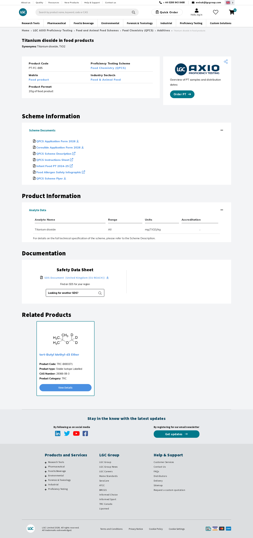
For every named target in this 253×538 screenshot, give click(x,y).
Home (25, 30)
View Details (65, 387)
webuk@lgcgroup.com (208, 2)
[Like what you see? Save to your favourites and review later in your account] (215, 12)
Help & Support (92, 2)
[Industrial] (46, 485)
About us (25, 2)
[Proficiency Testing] (46, 489)
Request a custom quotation (169, 490)
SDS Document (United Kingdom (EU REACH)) (75, 278)
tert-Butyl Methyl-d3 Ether (59, 354)
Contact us (110, 2)
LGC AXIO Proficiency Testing (52, 30)
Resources (53, 2)
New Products (72, 2)
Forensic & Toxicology (59, 480)
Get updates (174, 434)
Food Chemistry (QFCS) (138, 30)
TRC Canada (105, 503)
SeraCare (104, 480)
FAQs (156, 471)
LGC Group (105, 462)
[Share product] (226, 61)
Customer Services (164, 462)
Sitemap (158, 485)
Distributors (160, 476)
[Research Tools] (46, 462)
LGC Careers (106, 471)
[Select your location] (230, 2)
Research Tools (56, 462)
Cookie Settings (177, 528)
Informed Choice (108, 494)
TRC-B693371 (65, 364)
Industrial (53, 484)
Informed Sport (107, 499)
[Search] (133, 12)
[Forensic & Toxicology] (46, 480)
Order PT (180, 94)
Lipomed (104, 508)
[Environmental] (46, 476)
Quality (39, 2)
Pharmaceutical (56, 466)
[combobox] (73, 293)
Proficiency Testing (58, 488)
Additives (163, 30)
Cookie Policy (156, 528)
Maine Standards (108, 476)
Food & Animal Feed (106, 79)
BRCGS (103, 490)
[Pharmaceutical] (46, 467)
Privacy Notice (136, 528)
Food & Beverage (57, 471)
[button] (126, 130)
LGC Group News (108, 466)
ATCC (102, 485)
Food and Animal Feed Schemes (97, 30)
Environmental (56, 475)
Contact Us (160, 466)
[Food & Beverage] (46, 471)
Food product (39, 79)
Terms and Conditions (111, 528)
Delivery (158, 480)
